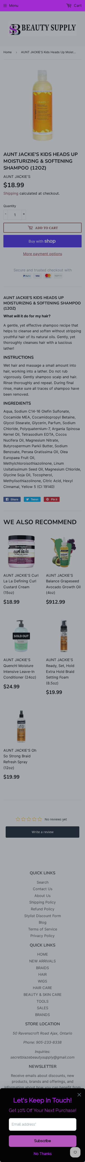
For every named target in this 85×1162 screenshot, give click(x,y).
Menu (13, 5)
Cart (77, 5)
